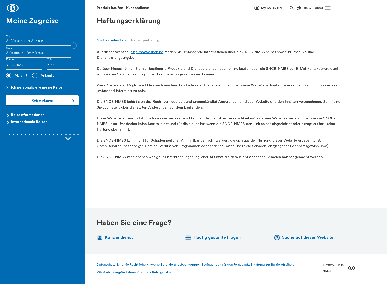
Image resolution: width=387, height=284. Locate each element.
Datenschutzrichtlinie (113, 264)
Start (100, 40)
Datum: (10, 59)
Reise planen (42, 100)
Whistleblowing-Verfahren (116, 272)
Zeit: (50, 59)
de (306, 8)
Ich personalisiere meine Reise (36, 87)
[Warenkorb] (299, 8)
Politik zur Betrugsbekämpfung (159, 272)
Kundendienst (138, 8)
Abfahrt (21, 75)
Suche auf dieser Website (307, 237)
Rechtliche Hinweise (145, 264)
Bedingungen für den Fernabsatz (226, 264)
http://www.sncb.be (147, 52)
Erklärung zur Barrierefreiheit (272, 264)
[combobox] (63, 65)
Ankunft (47, 75)
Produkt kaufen (110, 8)
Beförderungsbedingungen (181, 264)
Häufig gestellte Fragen (217, 237)
